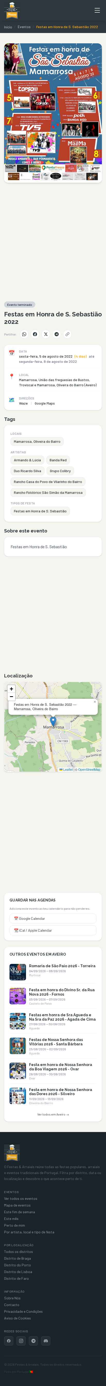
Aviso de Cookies (17, 1318)
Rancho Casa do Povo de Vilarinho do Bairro (48, 481)
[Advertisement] (53, 242)
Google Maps (45, 403)
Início (8, 27)
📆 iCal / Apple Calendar (33, 930)
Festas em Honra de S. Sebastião (40, 511)
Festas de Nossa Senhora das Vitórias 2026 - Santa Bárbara (56, 1042)
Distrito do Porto (17, 1265)
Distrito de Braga (17, 1258)
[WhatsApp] (24, 334)
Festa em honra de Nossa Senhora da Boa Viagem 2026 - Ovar (60, 1067)
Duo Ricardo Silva (27, 471)
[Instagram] (21, 1341)
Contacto (11, 1304)
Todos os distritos (18, 1251)
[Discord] (45, 1341)
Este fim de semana (19, 1212)
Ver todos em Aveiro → (53, 1114)
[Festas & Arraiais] (12, 1152)
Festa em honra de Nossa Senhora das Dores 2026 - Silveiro (60, 1092)
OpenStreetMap (89, 769)
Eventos (24, 26)
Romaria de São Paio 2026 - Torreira (62, 966)
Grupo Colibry (60, 471)
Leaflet (68, 769)
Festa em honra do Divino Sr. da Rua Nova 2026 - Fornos (62, 992)
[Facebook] (35, 334)
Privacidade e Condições (23, 1311)
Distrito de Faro (16, 1278)
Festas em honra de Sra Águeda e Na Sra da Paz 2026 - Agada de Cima (62, 1017)
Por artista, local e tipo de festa (29, 1232)
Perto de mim (14, 1225)
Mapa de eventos (17, 1205)
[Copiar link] (67, 334)
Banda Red (58, 460)
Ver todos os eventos (20, 1198)
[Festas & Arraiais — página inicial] (12, 10)
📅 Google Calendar (29, 918)
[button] (53, 721)
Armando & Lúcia (27, 460)
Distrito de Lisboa (18, 1271)
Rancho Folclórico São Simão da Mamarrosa (48, 492)
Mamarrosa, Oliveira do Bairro (37, 441)
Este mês (11, 1218)
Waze (23, 403)
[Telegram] (56, 334)
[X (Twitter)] (45, 334)
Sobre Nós (12, 1298)
